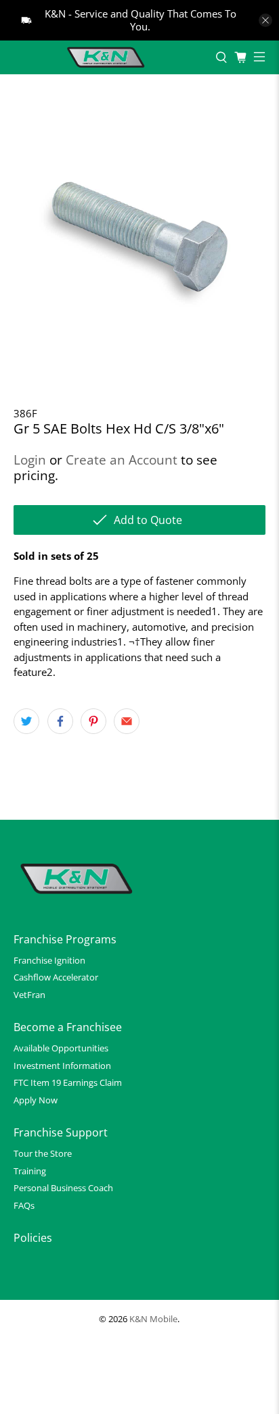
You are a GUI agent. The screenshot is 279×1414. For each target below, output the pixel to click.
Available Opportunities (61, 1048)
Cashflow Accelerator (56, 977)
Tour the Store (43, 1153)
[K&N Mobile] (107, 57)
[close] (265, 20)
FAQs (24, 1205)
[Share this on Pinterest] (93, 721)
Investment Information (62, 1065)
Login (30, 459)
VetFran (29, 995)
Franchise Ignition (49, 960)
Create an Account (121, 459)
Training (30, 1171)
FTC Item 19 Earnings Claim (68, 1082)
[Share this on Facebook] (60, 721)
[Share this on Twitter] (26, 721)
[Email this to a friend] (127, 721)
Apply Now (36, 1100)
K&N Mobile (153, 1319)
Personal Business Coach (63, 1188)
